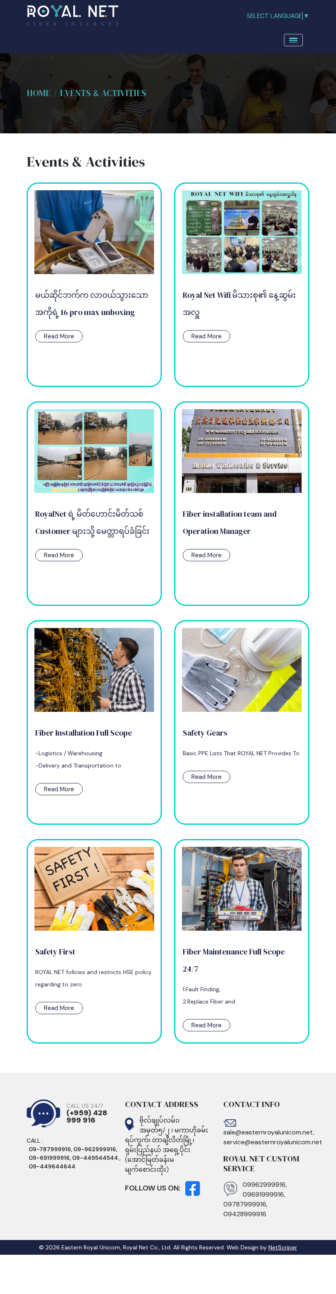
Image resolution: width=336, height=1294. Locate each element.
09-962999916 (94, 1149)
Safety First (55, 951)
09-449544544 (95, 1157)
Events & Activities (103, 93)
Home (38, 93)
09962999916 (264, 1184)
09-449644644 (52, 1166)
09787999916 (244, 1204)
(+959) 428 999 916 (86, 1116)
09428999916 (244, 1214)
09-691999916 (49, 1157)
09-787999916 (50, 1149)
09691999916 (263, 1194)
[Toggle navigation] (293, 40)
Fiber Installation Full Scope (83, 732)
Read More (59, 336)
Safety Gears (205, 732)
